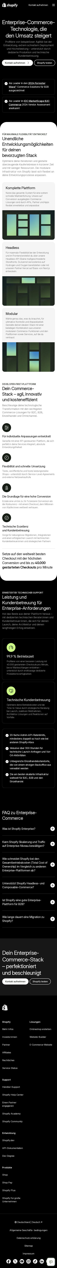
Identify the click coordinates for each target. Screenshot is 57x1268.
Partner (6, 1044)
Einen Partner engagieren (9, 1104)
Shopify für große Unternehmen (11, 1200)
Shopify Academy (11, 1113)
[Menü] (53, 5)
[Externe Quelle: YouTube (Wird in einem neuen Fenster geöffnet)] (22, 1261)
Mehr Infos (7, 1029)
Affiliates (6, 1052)
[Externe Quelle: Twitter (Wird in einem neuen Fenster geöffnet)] (15, 1261)
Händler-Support (11, 1087)
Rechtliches (8, 1060)
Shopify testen (44, 62)
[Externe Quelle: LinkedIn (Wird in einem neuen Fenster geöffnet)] (42, 1261)
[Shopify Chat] (51, 1262)
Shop (5, 1174)
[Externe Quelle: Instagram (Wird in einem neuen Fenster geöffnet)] (28, 1261)
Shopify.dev (8, 1140)
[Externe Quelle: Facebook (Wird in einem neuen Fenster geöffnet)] (8, 1261)
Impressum (28, 1253)
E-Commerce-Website (41, 1044)
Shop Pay (7, 1182)
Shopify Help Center (12, 1094)
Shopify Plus (8, 1190)
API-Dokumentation (12, 1148)
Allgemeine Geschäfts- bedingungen (28, 1230)
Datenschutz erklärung (29, 1238)
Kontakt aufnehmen (38, 5)
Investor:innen (9, 1037)
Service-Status (10, 1068)
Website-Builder (38, 1037)
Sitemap (28, 1245)
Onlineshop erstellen (40, 1029)
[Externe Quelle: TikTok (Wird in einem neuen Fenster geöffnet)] (35, 1261)
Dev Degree (8, 1155)
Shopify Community (12, 1121)
